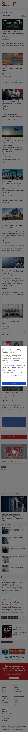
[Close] (25, 347)
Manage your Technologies (14, 379)
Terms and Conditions (17, 367)
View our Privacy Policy (16, 376)
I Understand (14, 383)
